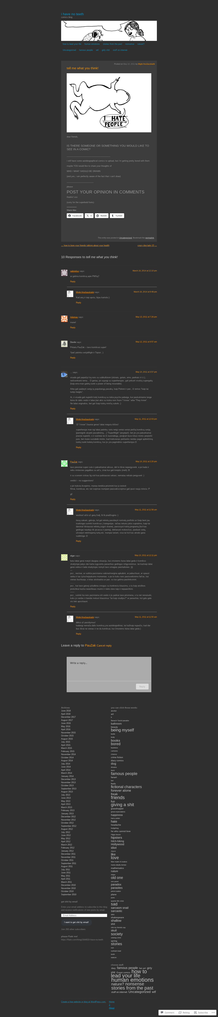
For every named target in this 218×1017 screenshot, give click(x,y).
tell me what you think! (82, 68)
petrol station (116, 891)
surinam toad (116, 951)
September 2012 (68, 826)
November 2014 (68, 754)
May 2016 (65, 726)
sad (114, 904)
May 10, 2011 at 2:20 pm (146, 461)
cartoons (114, 751)
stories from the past (112, 44)
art (112, 714)
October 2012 (67, 823)
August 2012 (67, 829)
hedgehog (115, 828)
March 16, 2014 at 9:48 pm (145, 292)
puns (113, 898)
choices (114, 754)
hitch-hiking (117, 841)
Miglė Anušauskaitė (146, 64)
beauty (114, 727)
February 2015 (67, 751)
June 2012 (66, 835)
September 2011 (68, 863)
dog (113, 763)
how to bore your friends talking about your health (85, 245)
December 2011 (68, 854)
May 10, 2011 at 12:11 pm (146, 555)
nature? (140, 44)
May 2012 (65, 838)
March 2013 (66, 807)
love (115, 857)
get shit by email (69, 901)
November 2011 (68, 857)
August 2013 (67, 791)
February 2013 (67, 810)
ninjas (113, 875)
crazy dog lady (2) (147, 245)
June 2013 (66, 798)
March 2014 (66, 773)
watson (114, 957)
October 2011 (67, 860)
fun (113, 801)
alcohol (113, 711)
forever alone (121, 790)
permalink (149, 238)
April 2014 (65, 770)
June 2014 (66, 767)
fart (112, 781)
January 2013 (67, 813)
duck (113, 770)
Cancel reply (104, 645)
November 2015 (68, 732)
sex (112, 914)
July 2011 (65, 869)
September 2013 (68, 788)
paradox (116, 884)
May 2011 (65, 876)
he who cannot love (121, 831)
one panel (114, 881)
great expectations (118, 812)
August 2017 (67, 720)
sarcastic (116, 911)
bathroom (116, 723)
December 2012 (68, 816)
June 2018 (66, 711)
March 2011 (66, 882)
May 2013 (65, 801)
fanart (114, 777)
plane (114, 894)
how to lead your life (72, 44)
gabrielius (74, 271)
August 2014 (67, 760)
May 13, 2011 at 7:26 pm (146, 317)
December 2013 (68, 779)
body (113, 737)
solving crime (116, 938)
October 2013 (67, 785)
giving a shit (122, 804)
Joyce (113, 851)
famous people (86, 50)
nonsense (129, 44)
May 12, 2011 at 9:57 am (146, 342)
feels (113, 783)
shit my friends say (118, 927)
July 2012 (65, 832)
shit (113, 924)
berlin (113, 734)
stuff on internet (120, 50)
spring (114, 941)
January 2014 (67, 776)
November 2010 (68, 888)
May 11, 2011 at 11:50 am (146, 617)
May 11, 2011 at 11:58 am (146, 510)
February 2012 (67, 848)
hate (114, 821)
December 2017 (68, 717)
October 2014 (67, 757)
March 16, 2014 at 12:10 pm (145, 271)
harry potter (115, 818)
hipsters (116, 837)
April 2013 (65, 804)
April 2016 (65, 729)
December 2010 (68, 885)
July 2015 (65, 742)
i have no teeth (72, 14)
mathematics (117, 868)
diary (113, 968)
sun (112, 948)
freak (114, 794)
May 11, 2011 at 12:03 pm (146, 419)
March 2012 (66, 844)
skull (114, 930)
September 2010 (68, 894)
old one (117, 878)
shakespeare (117, 917)
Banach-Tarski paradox (120, 721)
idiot (114, 847)
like (113, 854)
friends (118, 797)
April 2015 (65, 745)
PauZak (73, 462)
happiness (117, 815)
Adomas (74, 317)
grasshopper (117, 808)
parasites (117, 887)
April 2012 (65, 841)
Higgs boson (116, 835)
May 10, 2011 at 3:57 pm (146, 372)
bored (115, 744)
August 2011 (67, 866)
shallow (116, 920)
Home (111, 1002)
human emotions (92, 44)
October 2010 (67, 891)
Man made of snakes (119, 862)
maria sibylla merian (118, 865)
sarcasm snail (119, 907)
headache (116, 825)
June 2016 (66, 723)
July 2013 (65, 795)
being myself (122, 730)
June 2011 (66, 872)
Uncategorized (69, 50)
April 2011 (65, 879)
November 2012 (68, 820)
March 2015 (66, 748)
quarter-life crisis (117, 901)
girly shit (106, 50)
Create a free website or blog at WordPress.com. (83, 1002)
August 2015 (67, 739)
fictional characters (126, 787)
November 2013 (68, 782)
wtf (97, 50)
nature (114, 871)
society (117, 934)
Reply (72, 281)
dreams (114, 767)
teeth (113, 954)
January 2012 (67, 851)
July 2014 (65, 764)
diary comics (117, 760)
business (114, 748)
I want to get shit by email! (76, 922)
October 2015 (67, 735)
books (115, 740)
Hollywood (117, 844)
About (111, 1008)
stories (116, 944)
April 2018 (65, 714)
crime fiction (117, 757)
